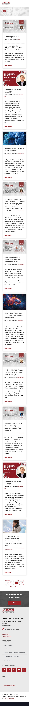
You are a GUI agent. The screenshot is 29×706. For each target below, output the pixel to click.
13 (22, 582)
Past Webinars (21, 210)
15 (8, 584)
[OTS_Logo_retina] (6, 2)
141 (20, 584)
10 (13, 582)
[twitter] (9, 670)
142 (23, 584)
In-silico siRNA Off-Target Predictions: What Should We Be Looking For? (14, 372)
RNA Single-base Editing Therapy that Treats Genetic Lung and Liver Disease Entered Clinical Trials (13, 540)
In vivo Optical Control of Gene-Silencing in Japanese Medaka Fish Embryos (13, 426)
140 (16, 584)
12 (19, 582)
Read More (8, 65)
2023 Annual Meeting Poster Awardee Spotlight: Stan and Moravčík (14, 259)
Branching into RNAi (12, 37)
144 (15, 587)
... (10, 61)
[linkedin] (24, 670)
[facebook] (4, 670)
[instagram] (14, 670)
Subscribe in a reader (8, 685)
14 (5, 584)
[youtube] (19, 670)
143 (11, 587)
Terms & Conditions (6, 636)
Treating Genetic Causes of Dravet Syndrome (14, 149)
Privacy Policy (5, 634)
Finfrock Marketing (8, 698)
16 (11, 584)
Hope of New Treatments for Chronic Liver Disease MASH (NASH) (13, 315)
